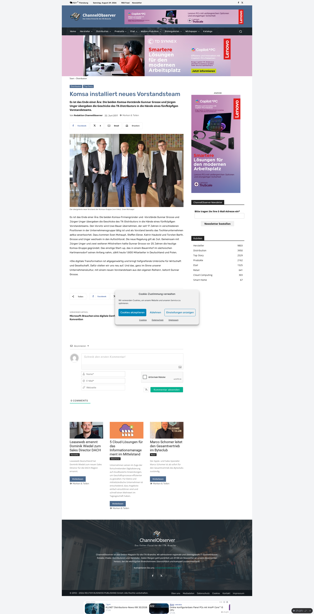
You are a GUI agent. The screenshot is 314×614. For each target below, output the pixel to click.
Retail (153, 454)
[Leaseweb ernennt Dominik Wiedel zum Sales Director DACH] (86, 430)
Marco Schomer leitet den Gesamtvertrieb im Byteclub (166, 446)
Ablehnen (155, 312)
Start (72, 78)
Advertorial (115, 459)
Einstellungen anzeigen (180, 312)
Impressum (173, 320)
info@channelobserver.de (167, 568)
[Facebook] (238, 3)
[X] (242, 3)
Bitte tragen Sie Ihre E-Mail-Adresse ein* (217, 211)
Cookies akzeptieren (132, 312)
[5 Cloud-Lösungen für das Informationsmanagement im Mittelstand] (126, 430)
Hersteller (75, 454)
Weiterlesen (77, 479)
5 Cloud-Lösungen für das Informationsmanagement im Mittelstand (126, 448)
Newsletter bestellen (217, 223)
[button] (240, 31)
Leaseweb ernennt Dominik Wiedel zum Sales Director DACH (85, 446)
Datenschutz (158, 320)
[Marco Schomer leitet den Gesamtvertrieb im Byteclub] (166, 430)
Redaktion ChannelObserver (88, 115)
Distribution (81, 78)
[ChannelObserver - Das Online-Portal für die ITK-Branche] (93, 16)
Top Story (88, 86)
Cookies (143, 320)
